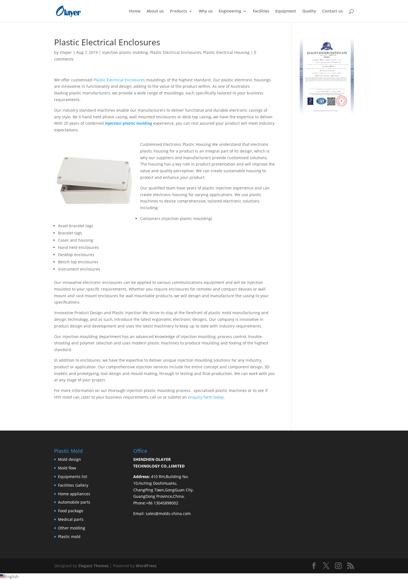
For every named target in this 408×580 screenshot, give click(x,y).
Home (134, 11)
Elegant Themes (93, 565)
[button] (204, 576)
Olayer (66, 52)
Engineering (230, 11)
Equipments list (72, 476)
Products (178, 11)
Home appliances (74, 493)
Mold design (69, 459)
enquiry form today (206, 397)
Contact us (332, 11)
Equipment (285, 11)
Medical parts (71, 519)
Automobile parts (74, 502)
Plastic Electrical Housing (226, 52)
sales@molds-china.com (168, 513)
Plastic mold (69, 536)
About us (155, 11)
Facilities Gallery (73, 485)
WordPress (146, 565)
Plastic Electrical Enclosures (175, 52)
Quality (309, 11)
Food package (70, 510)
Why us (206, 11)
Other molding (71, 528)
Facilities (261, 11)
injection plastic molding (125, 52)
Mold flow (67, 468)
